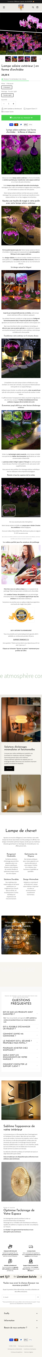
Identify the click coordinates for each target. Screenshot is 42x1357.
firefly (14, 1346)
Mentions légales (28, 1352)
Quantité (4, 100)
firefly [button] (6, 1313)
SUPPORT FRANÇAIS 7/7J (21, 639)
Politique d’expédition (17, 1352)
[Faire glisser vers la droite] (40, 59)
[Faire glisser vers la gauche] (2, 59)
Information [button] (9, 1321)
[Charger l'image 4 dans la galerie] (27, 59)
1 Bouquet (6, 87)
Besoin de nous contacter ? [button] (15, 1328)
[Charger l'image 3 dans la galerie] (21, 59)
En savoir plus (11, 946)
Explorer (9, 768)
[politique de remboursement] (21, 623)
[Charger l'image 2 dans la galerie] (14, 59)
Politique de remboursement (25, 1346)
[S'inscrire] (38, 1297)
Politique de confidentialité (15, 1349)
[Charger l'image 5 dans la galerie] (33, 59)
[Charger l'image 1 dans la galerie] (8, 59)
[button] (4, 7)
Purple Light (7, 95)
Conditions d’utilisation (30, 1349)
